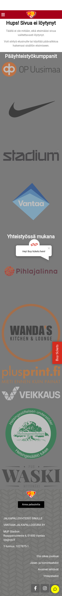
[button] (3, 15)
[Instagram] (44, 588)
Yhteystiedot (51, 576)
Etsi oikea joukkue (48, 556)
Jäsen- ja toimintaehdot (44, 563)
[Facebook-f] (35, 588)
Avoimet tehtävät (48, 569)
